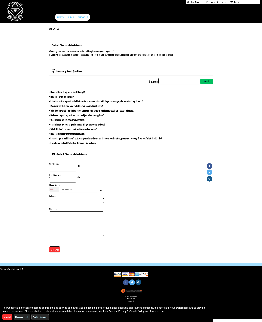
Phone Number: (55, 185)
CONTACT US (83, 17)
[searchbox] (178, 81)
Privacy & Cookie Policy (131, 311)
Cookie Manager (40, 317)
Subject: (52, 196)
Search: (153, 81)
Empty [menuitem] (236, 2)
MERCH (71, 17)
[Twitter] (209, 172)
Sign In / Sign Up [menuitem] (215, 2)
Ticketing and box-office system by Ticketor (131, 291)
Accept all (7, 316)
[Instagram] (209, 178)
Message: (53, 209)
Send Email (55, 249)
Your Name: (54, 164)
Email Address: (55, 175)
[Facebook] (209, 166)
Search (206, 81)
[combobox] (54, 189)
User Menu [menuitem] (194, 2)
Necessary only (22, 317)
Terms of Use (131, 301)
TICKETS (60, 17)
